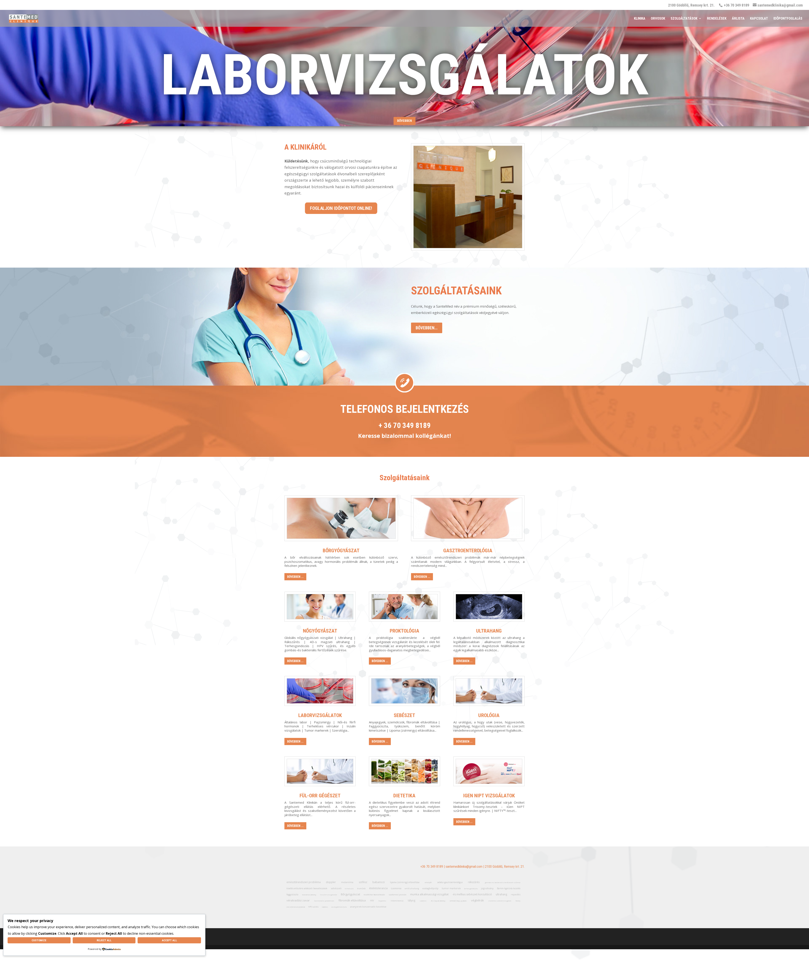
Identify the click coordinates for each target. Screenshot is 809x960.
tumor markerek (451, 888)
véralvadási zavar (298, 900)
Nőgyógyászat (320, 631)
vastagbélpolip (430, 888)
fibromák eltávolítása (352, 900)
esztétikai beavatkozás (374, 894)
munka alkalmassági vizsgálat (429, 894)
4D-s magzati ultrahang (438, 901)
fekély (518, 901)
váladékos (325, 907)
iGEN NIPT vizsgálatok (489, 796)
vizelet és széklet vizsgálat (499, 901)
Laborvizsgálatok (320, 715)
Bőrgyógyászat (341, 551)
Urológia (489, 715)
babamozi (378, 882)
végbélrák (477, 900)
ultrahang (501, 894)
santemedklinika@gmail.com (464, 867)
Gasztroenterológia (467, 551)
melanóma (347, 882)
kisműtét (361, 888)
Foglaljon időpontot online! (341, 208)
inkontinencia (397, 900)
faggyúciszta (292, 894)
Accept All (169, 940)
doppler (331, 882)
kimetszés (349, 888)
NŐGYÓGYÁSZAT (404, 75)
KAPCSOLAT (759, 18)
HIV (372, 900)
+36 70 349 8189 (431, 867)
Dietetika (404, 796)
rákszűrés (474, 882)
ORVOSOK (658, 18)
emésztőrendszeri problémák (296, 907)
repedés (515, 894)
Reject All (104, 940)
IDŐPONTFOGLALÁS (787, 18)
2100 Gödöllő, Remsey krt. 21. (691, 5)
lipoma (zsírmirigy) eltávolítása (404, 882)
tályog (411, 900)
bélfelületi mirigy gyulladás (458, 901)
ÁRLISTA (738, 18)
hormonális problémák (324, 901)
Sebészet (404, 715)
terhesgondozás (471, 888)
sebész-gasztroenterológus (450, 882)
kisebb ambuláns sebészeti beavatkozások (307, 888)
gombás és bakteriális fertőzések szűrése (502, 882)
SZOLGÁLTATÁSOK (684, 18)
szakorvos (423, 901)
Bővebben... (427, 327)
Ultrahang (489, 631)
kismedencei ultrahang (309, 895)
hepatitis (382, 901)
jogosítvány (487, 888)
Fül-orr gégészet (320, 796)
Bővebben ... (295, 576)
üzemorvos (396, 888)
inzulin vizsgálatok (328, 894)
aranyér (428, 882)
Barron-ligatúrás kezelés (508, 888)
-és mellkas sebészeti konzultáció (472, 894)
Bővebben (404, 121)
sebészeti (336, 888)
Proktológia (404, 631)
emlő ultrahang (412, 888)
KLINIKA (639, 18)
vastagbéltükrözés (339, 907)
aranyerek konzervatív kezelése (368, 906)
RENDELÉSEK (716, 18)
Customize (39, 940)
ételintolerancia (378, 888)
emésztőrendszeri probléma (304, 882)
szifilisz (363, 882)
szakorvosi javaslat (397, 894)
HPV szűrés (313, 906)
